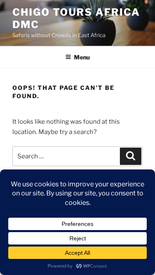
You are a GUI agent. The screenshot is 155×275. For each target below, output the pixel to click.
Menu (82, 57)
